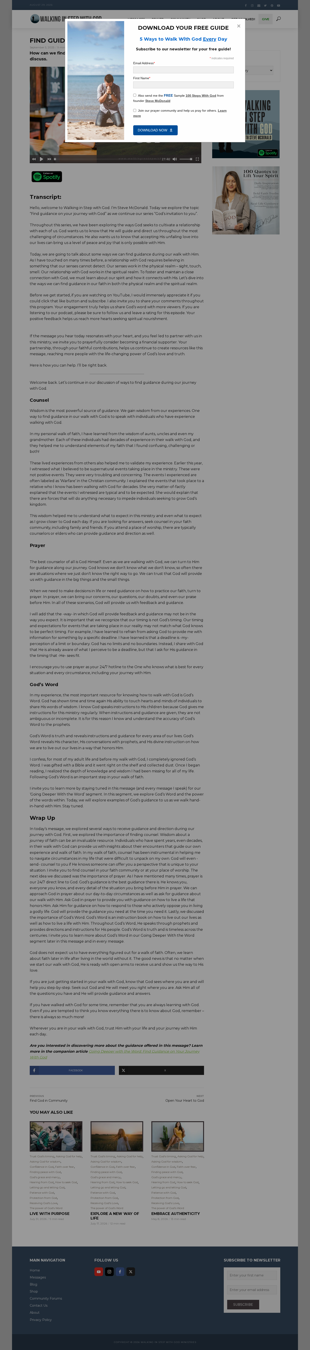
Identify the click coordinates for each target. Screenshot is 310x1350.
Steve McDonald (157, 101)
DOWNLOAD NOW (152, 130)
